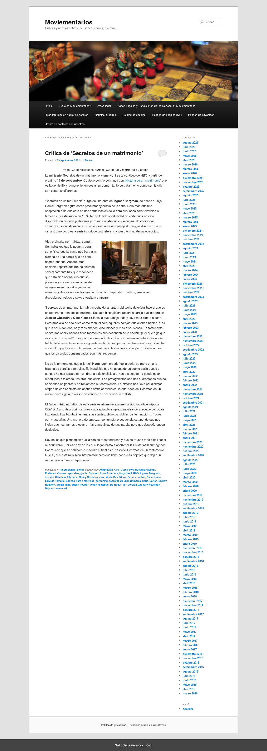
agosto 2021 (190, 407)
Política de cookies (134, 115)
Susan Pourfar (80, 484)
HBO (136, 473)
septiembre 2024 (193, 244)
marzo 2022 (190, 376)
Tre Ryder (115, 484)
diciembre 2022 (192, 336)
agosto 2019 (190, 513)
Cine (117, 469)
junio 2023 (189, 310)
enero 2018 (190, 596)
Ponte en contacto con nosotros (65, 124)
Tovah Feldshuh (99, 484)
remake (60, 481)
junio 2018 (189, 574)
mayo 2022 (189, 367)
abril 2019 (189, 530)
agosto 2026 (190, 142)
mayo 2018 (189, 579)
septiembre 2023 (193, 297)
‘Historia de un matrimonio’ (143, 180)
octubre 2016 (191, 662)
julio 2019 (189, 517)
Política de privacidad (201, 115)
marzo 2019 (190, 535)
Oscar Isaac (153, 477)
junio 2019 (189, 521)
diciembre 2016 (192, 654)
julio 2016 (189, 676)
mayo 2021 (189, 420)
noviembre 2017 (193, 605)
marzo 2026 (190, 164)
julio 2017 (189, 623)
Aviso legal (104, 106)
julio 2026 (189, 147)
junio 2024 (189, 257)
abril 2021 (189, 425)
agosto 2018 (190, 566)
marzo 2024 (190, 270)
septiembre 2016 (193, 667)
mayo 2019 (189, 526)
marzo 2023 (190, 323)
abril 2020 (189, 477)
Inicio (49, 106)
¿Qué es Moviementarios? (75, 106)
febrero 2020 (191, 486)
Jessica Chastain (55, 477)
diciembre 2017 (192, 601)
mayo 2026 (189, 156)
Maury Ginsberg (88, 477)
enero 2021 (190, 438)
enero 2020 (190, 490)
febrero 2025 (191, 222)
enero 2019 (190, 543)
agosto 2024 (190, 248)
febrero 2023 (191, 327)
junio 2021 (189, 416)
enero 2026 (190, 173)
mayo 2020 (189, 473)
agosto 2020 (190, 460)
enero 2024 (190, 279)
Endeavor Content (56, 473)
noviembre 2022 (193, 341)
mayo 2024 (189, 261)
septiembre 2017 (193, 614)
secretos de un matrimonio (125, 481)
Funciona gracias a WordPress (148, 725)
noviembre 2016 (193, 658)
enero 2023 (190, 332)
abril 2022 (189, 372)
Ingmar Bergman (150, 473)
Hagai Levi (125, 473)
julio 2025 (189, 200)
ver (125, 484)
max (101, 477)
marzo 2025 (190, 217)
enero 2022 (190, 385)
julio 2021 (189, 411)
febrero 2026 (191, 169)
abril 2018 (189, 583)
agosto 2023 (190, 301)
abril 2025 (189, 213)
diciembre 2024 (192, 230)
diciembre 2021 (192, 389)
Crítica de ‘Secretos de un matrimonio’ (94, 153)
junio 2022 (189, 363)
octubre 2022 (191, 345)
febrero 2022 (191, 380)
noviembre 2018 (193, 552)
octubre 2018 (191, 557)
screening (102, 481)
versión (132, 484)
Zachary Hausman (149, 484)
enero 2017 (190, 649)
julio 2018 (189, 570)
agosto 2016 (190, 671)
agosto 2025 (190, 195)
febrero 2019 (191, 539)
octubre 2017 (191, 610)
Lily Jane (72, 477)
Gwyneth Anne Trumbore (103, 473)
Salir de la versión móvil (133, 745)
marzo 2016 (190, 693)
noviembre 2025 (193, 182)
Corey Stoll (127, 469)
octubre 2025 (191, 186)
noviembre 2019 (193, 499)
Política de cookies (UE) (167, 115)
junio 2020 (189, 469)
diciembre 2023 (192, 283)
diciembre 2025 (192, 178)
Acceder (188, 709)
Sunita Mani (63, 484)
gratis (84, 473)
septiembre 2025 (193, 191)
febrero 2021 (191, 433)
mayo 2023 (189, 314)
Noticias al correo (105, 115)
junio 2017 (189, 627)
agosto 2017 (190, 618)
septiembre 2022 (193, 349)
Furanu (89, 160)
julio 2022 (189, 358)
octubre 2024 (191, 239)
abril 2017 (189, 636)
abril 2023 (189, 319)
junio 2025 (189, 204)
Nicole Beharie (128, 477)
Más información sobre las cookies (67, 115)
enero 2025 (190, 226)
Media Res (112, 477)
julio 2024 (189, 253)
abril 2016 (189, 689)
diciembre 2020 (192, 442)
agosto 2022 (190, 354)
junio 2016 (189, 680)
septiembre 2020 (193, 455)
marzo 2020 (190, 482)
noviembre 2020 (193, 446)
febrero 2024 (191, 274)
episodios (73, 473)
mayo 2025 (189, 208)
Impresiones (68, 469)
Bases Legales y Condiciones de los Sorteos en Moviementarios (156, 106)
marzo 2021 (190, 429)
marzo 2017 (190, 640)
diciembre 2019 (192, 495)
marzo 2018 (190, 587)
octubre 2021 (191, 398)
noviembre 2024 (193, 235)
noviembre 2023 (193, 288)
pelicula (49, 481)
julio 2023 (189, 305)
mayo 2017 (189, 632)
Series (80, 469)
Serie (145, 481)
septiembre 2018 (193, 561)
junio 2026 (189, 151)
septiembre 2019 (193, 508)
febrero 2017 (191, 645)
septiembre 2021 (193, 402)
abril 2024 (189, 266)
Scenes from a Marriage (80, 481)
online (141, 477)
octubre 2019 (191, 504)
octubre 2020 (191, 451)
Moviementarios (69, 21)
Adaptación (106, 469)
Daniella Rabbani (145, 469)
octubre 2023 (191, 292)
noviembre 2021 (193, 394)
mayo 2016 (189, 685)
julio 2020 (189, 464)
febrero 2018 (191, 592)
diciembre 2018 (192, 548)
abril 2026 (189, 160)
